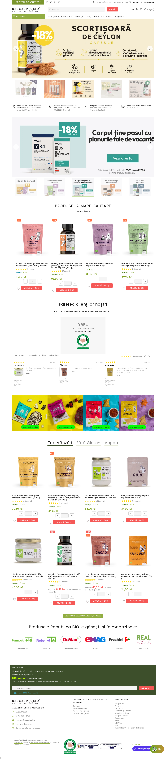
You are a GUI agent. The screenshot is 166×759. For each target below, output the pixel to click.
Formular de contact (24, 724)
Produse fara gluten (81, 711)
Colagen (76, 706)
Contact (135, 2)
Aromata (109, 365)
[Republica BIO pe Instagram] (51, 2)
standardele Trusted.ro (22, 745)
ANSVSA (118, 723)
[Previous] (16, 48)
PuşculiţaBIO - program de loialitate (130, 728)
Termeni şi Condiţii (123, 711)
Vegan (111, 442)
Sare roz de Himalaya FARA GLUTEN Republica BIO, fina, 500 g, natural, (32, 265)
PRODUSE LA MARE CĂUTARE (83, 208)
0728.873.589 (149, 2)
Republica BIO (26, 9)
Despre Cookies (121, 716)
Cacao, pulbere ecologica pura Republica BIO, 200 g (64, 381)
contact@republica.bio (25, 720)
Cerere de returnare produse (28, 728)
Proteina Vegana (80, 708)
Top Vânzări (60, 442)
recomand (19, 365)
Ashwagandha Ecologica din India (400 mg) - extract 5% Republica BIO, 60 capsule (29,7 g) (66, 266)
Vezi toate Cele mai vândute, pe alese (83, 616)
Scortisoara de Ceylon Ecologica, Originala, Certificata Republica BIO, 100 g (110, 382)
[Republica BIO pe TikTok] (55, 2)
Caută (112, 9)
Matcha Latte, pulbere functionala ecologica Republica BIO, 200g (137, 265)
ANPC (117, 720)
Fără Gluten (89, 442)
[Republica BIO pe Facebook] (47, 2)
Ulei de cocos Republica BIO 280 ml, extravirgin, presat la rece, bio (18, 382)
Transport (119, 708)
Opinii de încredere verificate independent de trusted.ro (83, 311)
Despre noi (119, 703)
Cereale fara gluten (81, 713)
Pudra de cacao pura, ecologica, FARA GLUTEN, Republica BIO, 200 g (100, 575)
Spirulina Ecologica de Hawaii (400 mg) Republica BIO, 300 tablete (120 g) (64, 576)
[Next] (150, 48)
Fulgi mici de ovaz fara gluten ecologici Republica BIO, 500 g (26, 497)
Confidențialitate (122, 713)
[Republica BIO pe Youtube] (59, 2)
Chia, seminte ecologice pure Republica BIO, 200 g (135, 497)
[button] (18, 288)
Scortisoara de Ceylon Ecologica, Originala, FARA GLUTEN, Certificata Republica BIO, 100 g (64, 498)
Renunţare (119, 718)
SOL (116, 725)
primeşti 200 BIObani (27, 693)
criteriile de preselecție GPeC (40, 743)
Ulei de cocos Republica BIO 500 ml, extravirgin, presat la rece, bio (100, 497)
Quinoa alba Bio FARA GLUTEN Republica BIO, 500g (99, 265)
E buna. (63, 365)
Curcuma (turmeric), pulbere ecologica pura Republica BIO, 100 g (136, 576)
